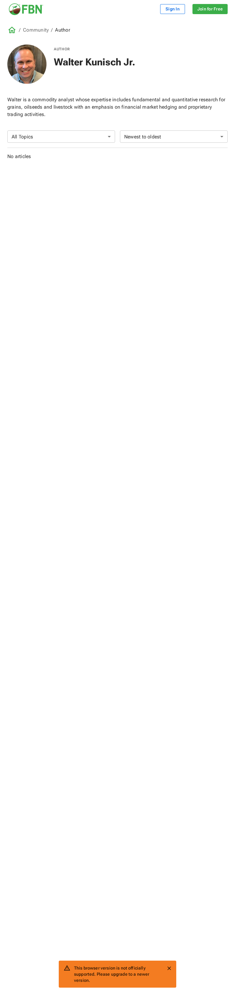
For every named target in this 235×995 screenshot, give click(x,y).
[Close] (169, 968)
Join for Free (210, 8)
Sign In (173, 8)
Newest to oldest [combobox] (142, 137)
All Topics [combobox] (22, 137)
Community (36, 30)
